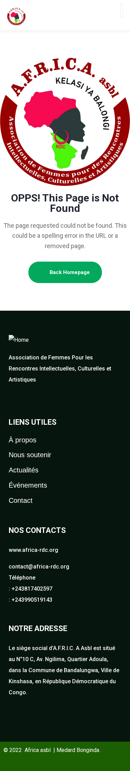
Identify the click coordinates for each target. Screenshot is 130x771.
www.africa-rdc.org (33, 550)
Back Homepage (69, 272)
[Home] (19, 340)
